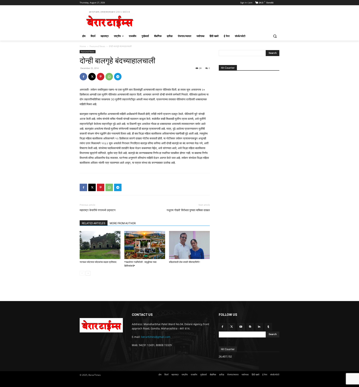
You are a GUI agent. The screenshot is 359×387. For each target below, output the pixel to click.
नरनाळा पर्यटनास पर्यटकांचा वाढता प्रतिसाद (98, 262)
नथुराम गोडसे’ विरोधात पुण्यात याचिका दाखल (188, 210)
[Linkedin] (259, 326)
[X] (92, 76)
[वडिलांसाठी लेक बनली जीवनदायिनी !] (189, 245)
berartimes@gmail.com (155, 337)
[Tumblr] (268, 326)
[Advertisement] (207, 19)
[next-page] (88, 273)
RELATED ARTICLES (93, 223)
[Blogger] (250, 326)
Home (83, 46)
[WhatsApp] (109, 76)
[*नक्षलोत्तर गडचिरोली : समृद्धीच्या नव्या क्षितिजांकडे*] (144, 245)
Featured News (97, 46)
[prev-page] (82, 273)
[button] (274, 36)
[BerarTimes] (101, 325)
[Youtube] (240, 326)
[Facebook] (83, 76)
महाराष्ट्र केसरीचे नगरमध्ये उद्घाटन (98, 210)
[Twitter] (231, 326)
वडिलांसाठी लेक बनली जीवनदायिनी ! (184, 262)
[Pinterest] (100, 76)
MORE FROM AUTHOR (123, 223)
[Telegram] (118, 76)
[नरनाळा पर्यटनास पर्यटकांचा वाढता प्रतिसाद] (100, 245)
